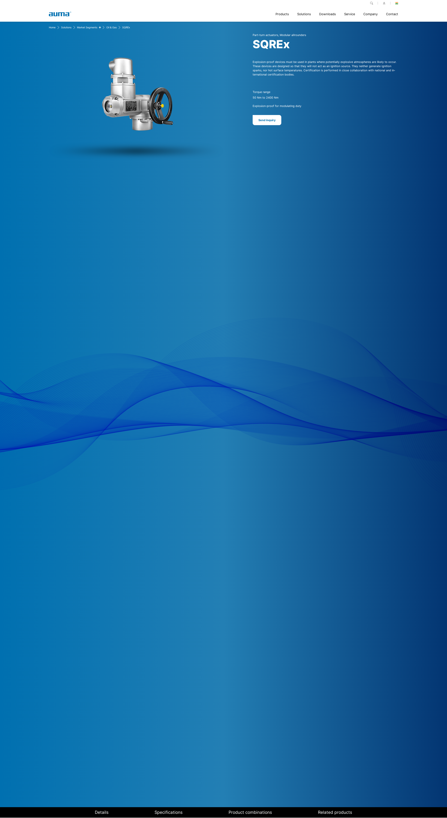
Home (52, 27)
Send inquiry (267, 120)
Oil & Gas (111, 27)
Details (102, 812)
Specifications (169, 812)
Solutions (66, 27)
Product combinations (250, 812)
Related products (335, 812)
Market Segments (87, 27)
